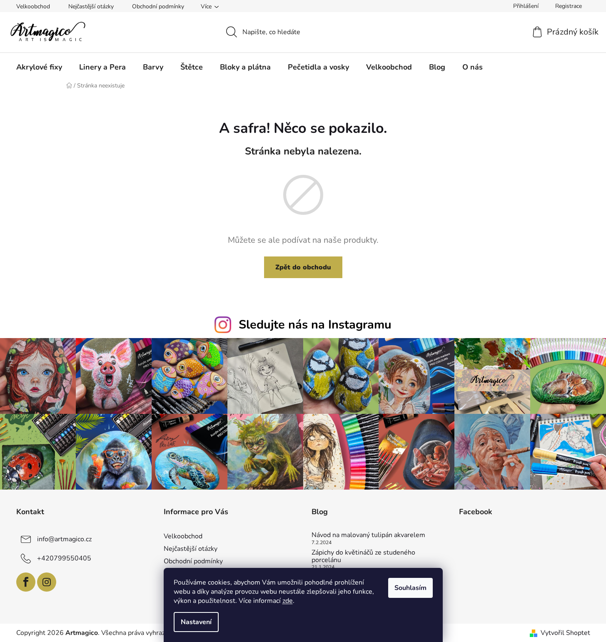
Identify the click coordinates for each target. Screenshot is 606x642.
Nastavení (196, 622)
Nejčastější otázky (91, 6)
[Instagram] (46, 582)
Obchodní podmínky (158, 6)
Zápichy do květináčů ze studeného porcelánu (363, 556)
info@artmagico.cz (64, 539)
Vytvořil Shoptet (565, 632)
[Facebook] (25, 582)
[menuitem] (39, 67)
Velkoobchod (33, 6)
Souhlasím (410, 587)
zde (287, 600)
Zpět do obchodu (303, 267)
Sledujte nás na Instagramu (315, 324)
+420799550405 (64, 558)
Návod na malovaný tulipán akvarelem (368, 535)
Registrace (568, 6)
